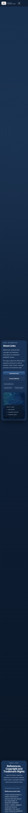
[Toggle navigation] (19, 3)
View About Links (14, 373)
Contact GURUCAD (14, 378)
